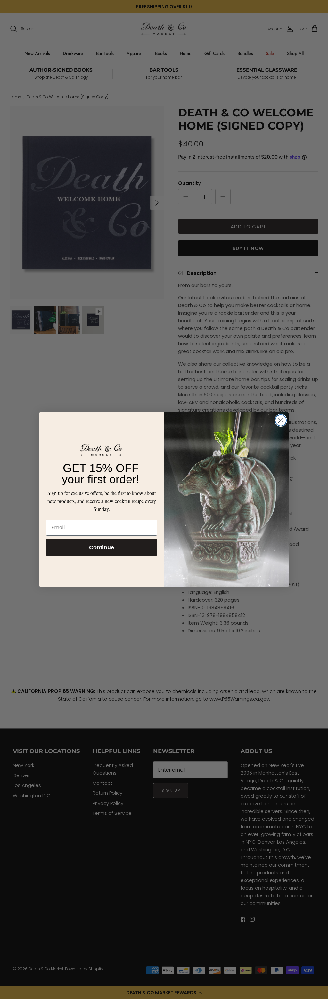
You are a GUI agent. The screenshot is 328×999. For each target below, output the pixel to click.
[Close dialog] (280, 420)
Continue (101, 547)
